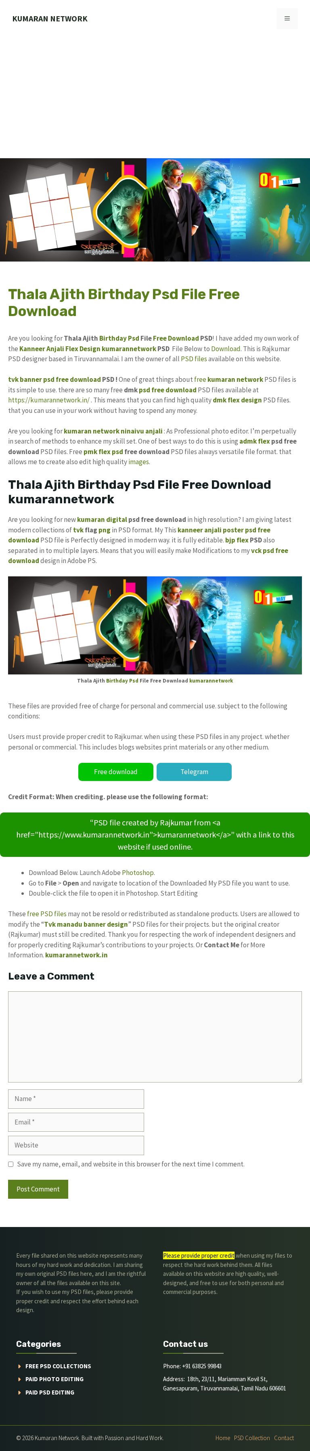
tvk (78, 530)
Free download (116, 771)
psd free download (168, 389)
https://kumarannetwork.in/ (49, 400)
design (251, 400)
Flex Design (83, 348)
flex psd (110, 451)
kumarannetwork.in (76, 955)
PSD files (194, 358)
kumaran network (50, 18)
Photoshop (138, 872)
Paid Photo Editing (54, 1379)
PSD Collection (252, 1438)
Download (226, 348)
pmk (90, 451)
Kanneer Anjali (41, 348)
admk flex (254, 441)
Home (223, 1438)
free (200, 379)
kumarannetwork (129, 348)
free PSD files (47, 913)
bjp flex (237, 540)
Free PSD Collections (58, 1366)
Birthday (113, 338)
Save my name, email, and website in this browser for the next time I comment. (131, 1164)
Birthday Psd (122, 680)
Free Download (176, 338)
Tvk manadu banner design (86, 924)
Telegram (194, 771)
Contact (284, 1438)
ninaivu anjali (142, 431)
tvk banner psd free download (54, 379)
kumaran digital (102, 519)
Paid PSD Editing (49, 1392)
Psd (133, 338)
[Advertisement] (155, 97)
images (138, 461)
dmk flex (226, 400)
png (104, 530)
